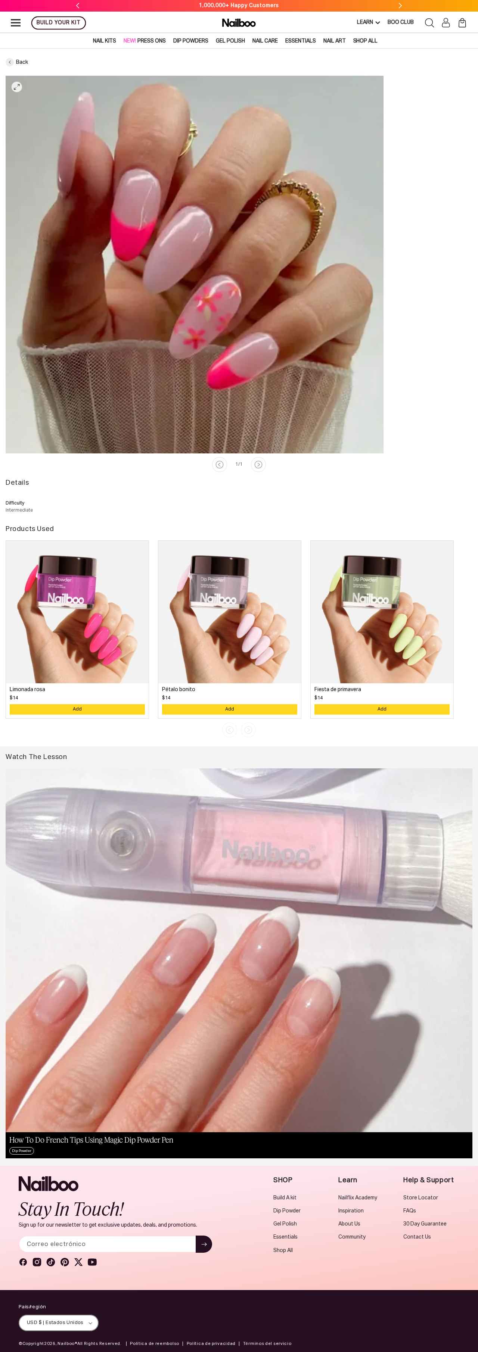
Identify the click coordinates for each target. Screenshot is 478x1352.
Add (77, 709)
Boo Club (401, 22)
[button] (15, 23)
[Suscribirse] (204, 1244)
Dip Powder (287, 1211)
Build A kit (285, 1197)
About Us (349, 1224)
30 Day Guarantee (425, 1224)
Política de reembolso (154, 1344)
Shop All (283, 1250)
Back (22, 62)
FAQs (409, 1211)
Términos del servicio (267, 1344)
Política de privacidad (211, 1344)
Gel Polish (285, 1224)
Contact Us (417, 1237)
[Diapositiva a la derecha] (258, 464)
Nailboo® (67, 1344)
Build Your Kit (59, 22)
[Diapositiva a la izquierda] (219, 464)
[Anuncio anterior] (77, 5)
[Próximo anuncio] (400, 5)
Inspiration (351, 1211)
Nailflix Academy (357, 1197)
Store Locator (420, 1197)
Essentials (285, 1237)
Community (352, 1237)
